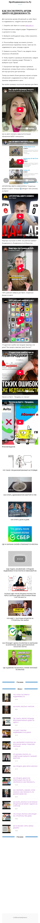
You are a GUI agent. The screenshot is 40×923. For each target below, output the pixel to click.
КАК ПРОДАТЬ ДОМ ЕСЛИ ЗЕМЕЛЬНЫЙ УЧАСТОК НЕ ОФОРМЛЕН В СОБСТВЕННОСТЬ (24, 780)
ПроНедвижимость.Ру (20, 2)
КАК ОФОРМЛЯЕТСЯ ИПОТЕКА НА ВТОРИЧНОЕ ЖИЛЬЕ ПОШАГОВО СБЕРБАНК (24, 744)
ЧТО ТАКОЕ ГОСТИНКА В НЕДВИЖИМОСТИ (21, 695)
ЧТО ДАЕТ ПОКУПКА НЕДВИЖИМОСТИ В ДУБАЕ (22, 731)
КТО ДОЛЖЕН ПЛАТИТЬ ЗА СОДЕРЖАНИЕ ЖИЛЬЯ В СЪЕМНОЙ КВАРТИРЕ (25, 756)
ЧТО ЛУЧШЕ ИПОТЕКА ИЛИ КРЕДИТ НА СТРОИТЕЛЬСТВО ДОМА (25, 815)
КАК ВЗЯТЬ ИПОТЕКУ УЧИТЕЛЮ (23, 706)
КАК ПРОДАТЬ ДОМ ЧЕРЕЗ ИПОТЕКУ (25, 766)
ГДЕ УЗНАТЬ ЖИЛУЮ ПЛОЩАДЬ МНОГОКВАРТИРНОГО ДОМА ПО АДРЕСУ (23, 720)
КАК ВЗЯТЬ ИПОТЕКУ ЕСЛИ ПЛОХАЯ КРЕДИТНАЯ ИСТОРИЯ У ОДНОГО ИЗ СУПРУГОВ (25, 804)
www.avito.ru (29, 25)
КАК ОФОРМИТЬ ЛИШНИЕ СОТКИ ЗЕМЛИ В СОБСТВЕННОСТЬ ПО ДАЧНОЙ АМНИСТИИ (24, 792)
